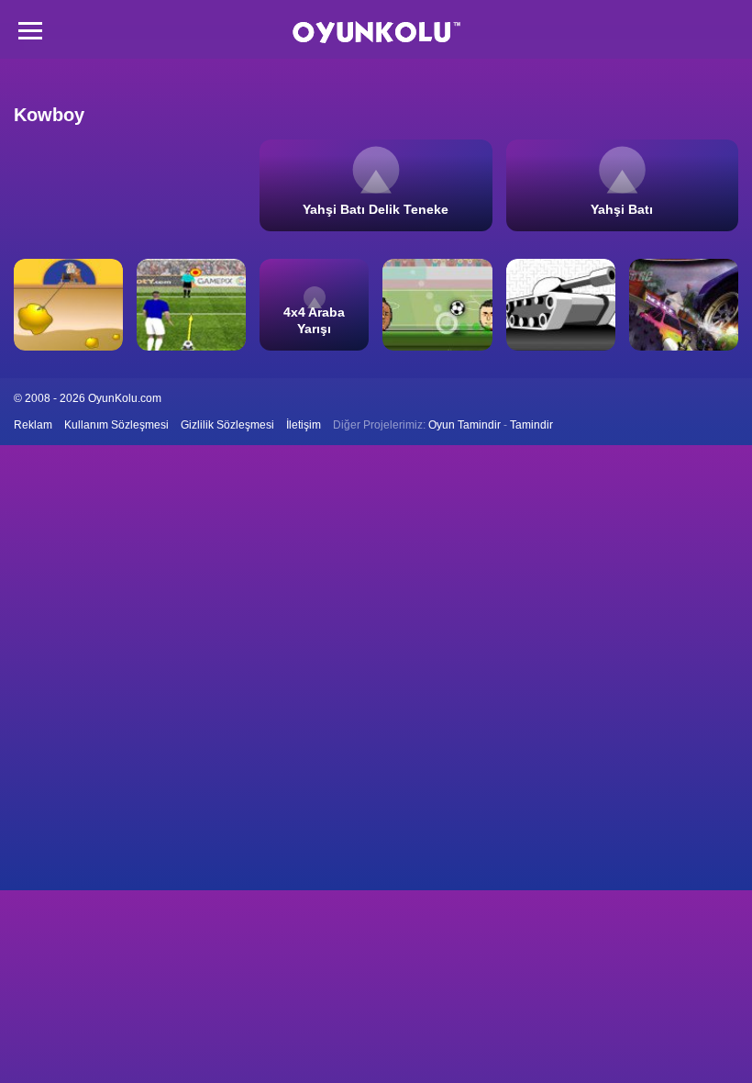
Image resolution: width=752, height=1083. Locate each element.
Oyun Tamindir (464, 425)
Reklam (33, 425)
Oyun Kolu (376, 32)
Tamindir (531, 425)
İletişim (303, 425)
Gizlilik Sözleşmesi (227, 425)
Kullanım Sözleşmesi (116, 425)
